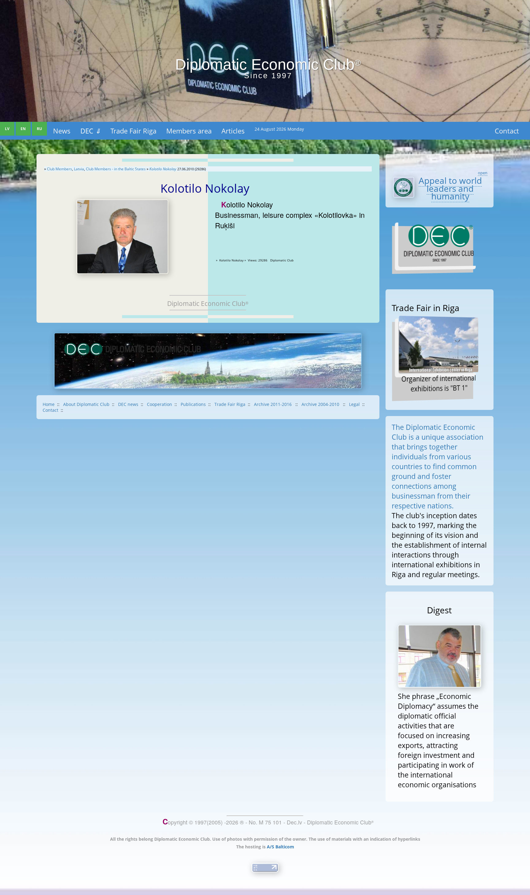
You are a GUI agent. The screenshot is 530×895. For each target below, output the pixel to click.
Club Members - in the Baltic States (116, 169)
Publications (193, 404)
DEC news (128, 404)
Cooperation (159, 404)
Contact (507, 130)
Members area (189, 130)
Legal (354, 404)
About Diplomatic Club (86, 404)
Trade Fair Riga (133, 130)
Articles (233, 130)
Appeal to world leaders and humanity (450, 188)
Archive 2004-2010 (320, 404)
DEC (90, 130)
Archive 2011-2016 (273, 404)
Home (49, 404)
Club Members (59, 169)
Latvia (79, 169)
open (482, 173)
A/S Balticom (280, 847)
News (62, 130)
